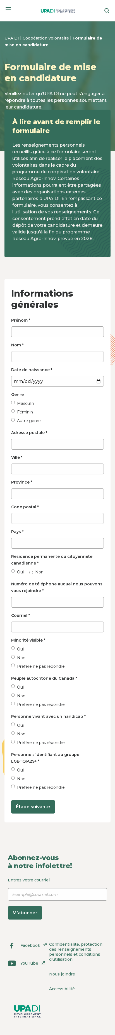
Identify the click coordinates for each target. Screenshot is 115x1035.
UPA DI (12, 38)
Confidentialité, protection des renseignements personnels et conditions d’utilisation (75, 952)
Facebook (24, 946)
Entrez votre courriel (29, 896)
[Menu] (8, 10)
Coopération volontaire (46, 38)
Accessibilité (62, 988)
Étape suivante (33, 806)
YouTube (23, 964)
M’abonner (25, 912)
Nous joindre (62, 974)
